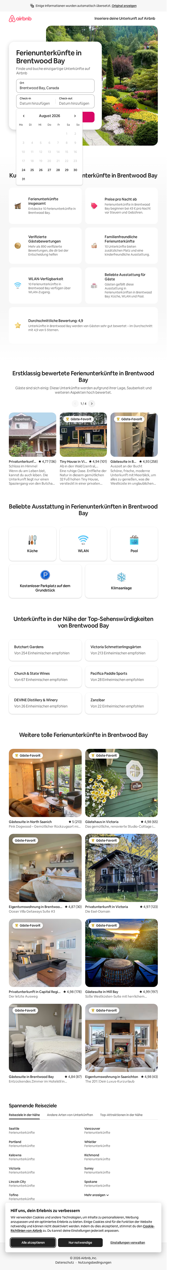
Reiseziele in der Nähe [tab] (24, 1115)
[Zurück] (75, 403)
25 (32, 170)
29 (66, 170)
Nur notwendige (80, 1243)
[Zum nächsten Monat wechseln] (74, 116)
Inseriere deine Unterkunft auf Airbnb (125, 18)
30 (75, 170)
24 (23, 170)
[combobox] (55, 88)
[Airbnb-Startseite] (20, 18)
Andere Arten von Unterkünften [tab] (70, 1115)
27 (49, 170)
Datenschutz (64, 1262)
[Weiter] (91, 403)
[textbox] (36, 103)
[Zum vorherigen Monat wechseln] (24, 116)
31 (23, 179)
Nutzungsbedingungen (94, 1262)
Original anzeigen (124, 6)
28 (58, 170)
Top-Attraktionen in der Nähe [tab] (121, 1115)
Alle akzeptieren (33, 1243)
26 (40, 170)
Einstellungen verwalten (127, 1243)
